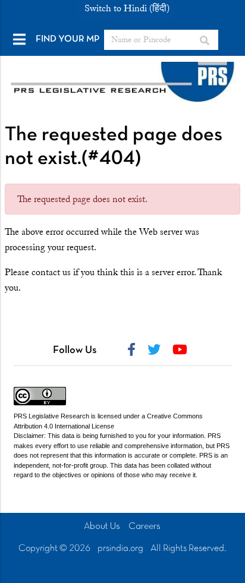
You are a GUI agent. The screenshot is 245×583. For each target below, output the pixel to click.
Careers (144, 526)
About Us (102, 526)
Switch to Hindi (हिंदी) (126, 8)
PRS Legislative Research (51, 416)
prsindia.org (120, 548)
